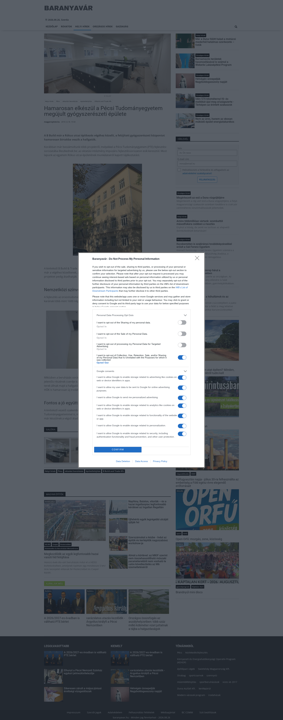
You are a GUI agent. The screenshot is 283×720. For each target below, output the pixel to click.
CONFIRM (118, 449)
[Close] (198, 259)
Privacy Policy (160, 461)
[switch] (182, 322)
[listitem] (141, 315)
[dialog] (141, 360)
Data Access (141, 461)
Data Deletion (123, 461)
